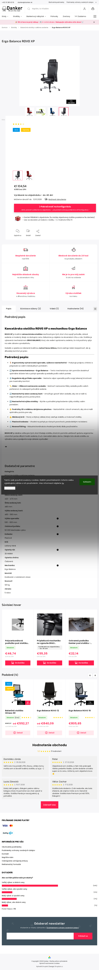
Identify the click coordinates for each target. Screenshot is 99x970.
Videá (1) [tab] (54, 308)
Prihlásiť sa (83, 936)
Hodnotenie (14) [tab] (75, 308)
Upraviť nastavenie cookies (49, 963)
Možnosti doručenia (57, 199)
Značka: (18, 120)
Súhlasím (87, 482)
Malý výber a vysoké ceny (13, 895)
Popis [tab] (8, 308)
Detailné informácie (22, 163)
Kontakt (5, 854)
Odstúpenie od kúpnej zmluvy (15, 861)
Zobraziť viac (49, 804)
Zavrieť (91, 239)
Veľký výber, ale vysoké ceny (14, 889)
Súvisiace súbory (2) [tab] (30, 308)
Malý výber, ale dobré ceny (14, 902)
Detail (20, 732)
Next (95, 675)
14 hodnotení (30, 124)
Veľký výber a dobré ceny (13, 882)
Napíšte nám (7, 857)
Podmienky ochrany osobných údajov (80, 2)
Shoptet (45, 966)
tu (63, 483)
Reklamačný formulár (11, 864)
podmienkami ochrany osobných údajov (63, 928)
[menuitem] (6, 16)
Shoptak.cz (59, 966)
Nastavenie (9, 488)
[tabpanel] (18, 638)
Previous (90, 675)
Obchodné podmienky (56, 2)
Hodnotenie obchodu (49, 745)
